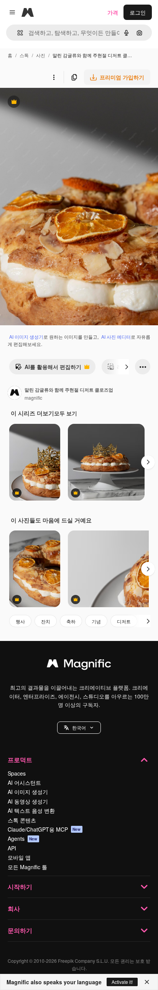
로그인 (138, 12)
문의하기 (20, 930)
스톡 (24, 55)
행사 (20, 621)
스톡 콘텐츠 (22, 820)
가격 (112, 12)
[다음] (126, 366)
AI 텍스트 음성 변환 (31, 810)
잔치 (45, 621)
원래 (44, 103)
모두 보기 (65, 413)
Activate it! (122, 981)
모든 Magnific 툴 (27, 867)
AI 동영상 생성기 (28, 801)
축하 (71, 621)
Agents (23, 838)
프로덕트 (20, 759)
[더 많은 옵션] (53, 77)
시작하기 (20, 886)
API (12, 848)
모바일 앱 (19, 857)
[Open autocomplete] (17, 33)
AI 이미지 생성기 (26, 336)
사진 (40, 55)
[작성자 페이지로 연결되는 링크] (14, 393)
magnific (33, 397)
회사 (14, 908)
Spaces (17, 773)
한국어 (79, 727)
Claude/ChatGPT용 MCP (44, 829)
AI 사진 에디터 (116, 336)
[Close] (146, 982)
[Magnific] (79, 665)
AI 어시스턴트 (24, 782)
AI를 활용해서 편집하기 (48, 368)
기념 (96, 621)
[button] (79, 727)
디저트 (124, 621)
